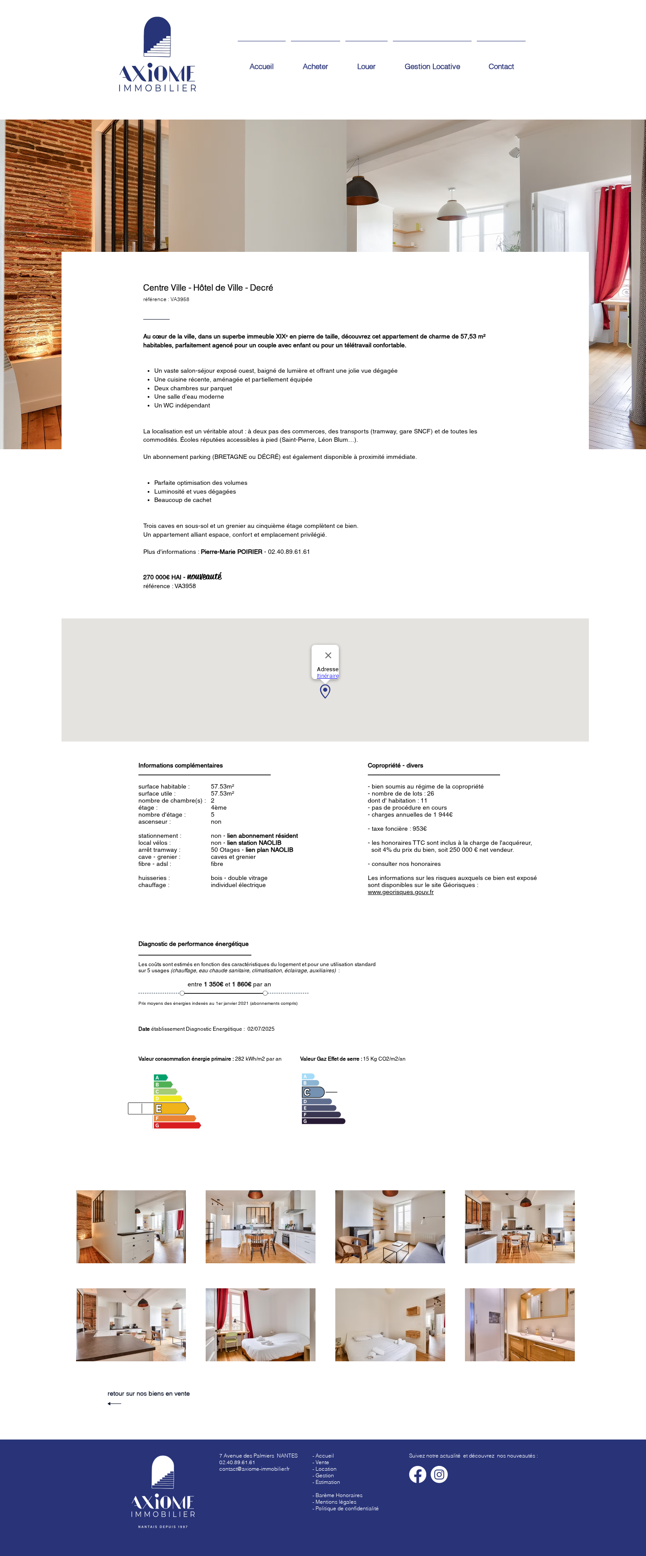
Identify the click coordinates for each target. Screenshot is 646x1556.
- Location (324, 1468)
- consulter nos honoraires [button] (404, 863)
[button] (326, 1482)
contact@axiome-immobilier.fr (254, 1468)
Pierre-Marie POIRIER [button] (231, 551)
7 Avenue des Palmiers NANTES (258, 1455)
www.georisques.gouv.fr (401, 891)
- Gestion (323, 1475)
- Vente (320, 1462)
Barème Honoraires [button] (339, 1495)
